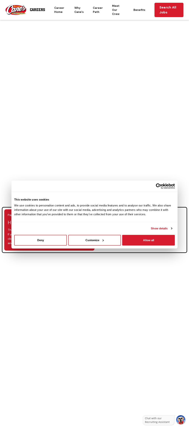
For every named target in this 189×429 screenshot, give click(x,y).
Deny (40, 240)
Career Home (59, 10)
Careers (37, 10)
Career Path (98, 10)
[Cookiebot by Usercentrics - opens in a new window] (158, 186)
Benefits (139, 10)
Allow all (148, 240)
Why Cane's (79, 10)
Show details (159, 228)
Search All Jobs (167, 10)
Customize (92, 240)
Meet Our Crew (115, 10)
